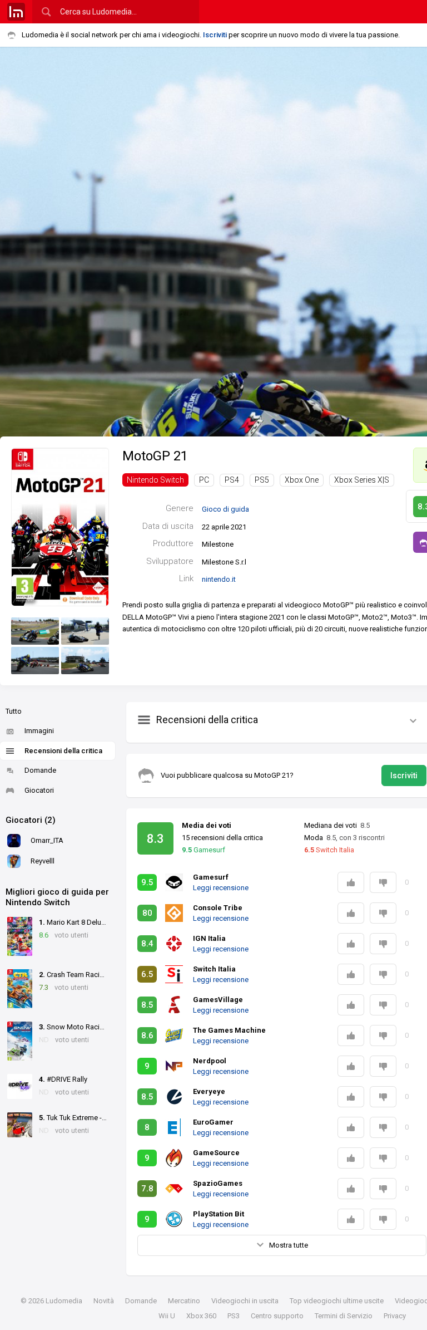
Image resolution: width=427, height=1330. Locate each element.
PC (204, 479)
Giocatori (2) (31, 820)
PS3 (233, 1316)
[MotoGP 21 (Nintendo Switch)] (60, 526)
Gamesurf (203, 850)
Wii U (166, 1316)
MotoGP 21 (155, 456)
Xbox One (302, 479)
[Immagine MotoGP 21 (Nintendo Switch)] (35, 631)
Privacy (395, 1316)
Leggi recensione (221, 888)
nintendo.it (219, 579)
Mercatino (184, 1301)
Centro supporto (277, 1316)
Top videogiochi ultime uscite (337, 1301)
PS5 (262, 479)
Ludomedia (64, 1301)
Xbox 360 (201, 1316)
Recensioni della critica (63, 751)
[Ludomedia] (16, 11)
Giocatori (39, 790)
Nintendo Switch (155, 479)
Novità (103, 1301)
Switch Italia (329, 850)
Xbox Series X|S (361, 479)
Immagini (39, 731)
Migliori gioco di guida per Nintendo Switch (57, 897)
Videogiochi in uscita (245, 1301)
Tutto (14, 711)
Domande (40, 770)
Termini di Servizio (344, 1316)
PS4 (232, 479)
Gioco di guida (225, 509)
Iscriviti (215, 35)
